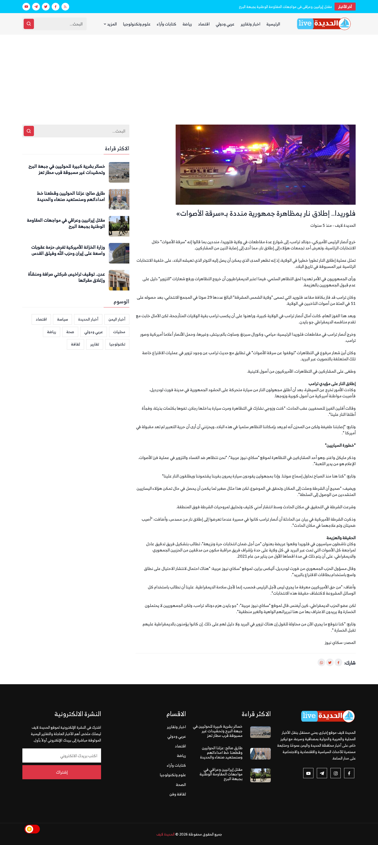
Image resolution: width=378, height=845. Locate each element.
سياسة (62, 319)
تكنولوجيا (117, 344)
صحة (70, 331)
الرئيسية (273, 23)
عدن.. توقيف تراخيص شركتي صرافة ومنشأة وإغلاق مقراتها (66, 277)
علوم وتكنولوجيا (137, 23)
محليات (119, 331)
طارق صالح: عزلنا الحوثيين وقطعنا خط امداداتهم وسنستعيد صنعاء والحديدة (71, 196)
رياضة (187, 23)
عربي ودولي (225, 23)
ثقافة (75, 344)
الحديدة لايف (165, 834)
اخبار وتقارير (250, 23)
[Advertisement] (189, 73)
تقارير (94, 344)
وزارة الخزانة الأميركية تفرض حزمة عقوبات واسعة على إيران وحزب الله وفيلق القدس (68, 250)
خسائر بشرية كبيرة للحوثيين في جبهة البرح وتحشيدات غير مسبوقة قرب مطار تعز (67, 169)
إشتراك (62, 772)
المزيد (111, 23)
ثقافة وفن (177, 794)
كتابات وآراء (166, 23)
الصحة (181, 784)
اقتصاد (204, 23)
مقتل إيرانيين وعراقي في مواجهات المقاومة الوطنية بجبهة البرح (285, 6)
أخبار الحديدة (88, 319)
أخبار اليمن (117, 319)
